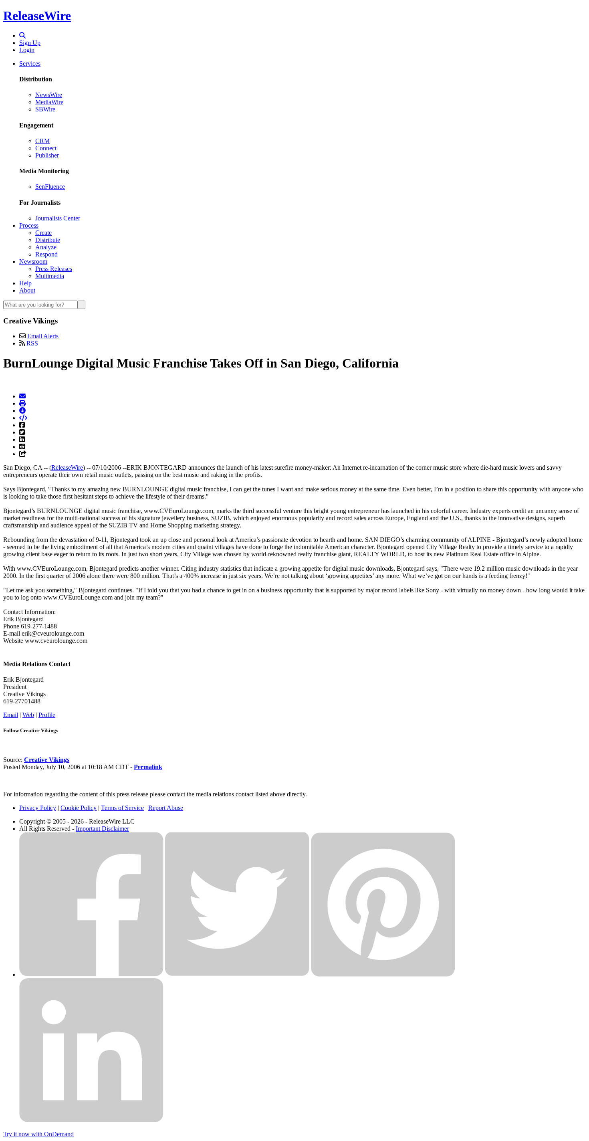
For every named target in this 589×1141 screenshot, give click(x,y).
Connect (45, 148)
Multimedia (49, 276)
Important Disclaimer (102, 828)
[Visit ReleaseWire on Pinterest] (383, 974)
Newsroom (33, 261)
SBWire (45, 109)
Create (43, 232)
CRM (42, 140)
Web (28, 714)
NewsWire (48, 94)
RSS (32, 343)
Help (25, 283)
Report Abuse (165, 807)
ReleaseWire (37, 15)
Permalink (148, 766)
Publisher (47, 155)
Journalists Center (57, 218)
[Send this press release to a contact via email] (22, 396)
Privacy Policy (37, 807)
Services (29, 63)
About (27, 290)
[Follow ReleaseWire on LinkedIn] (91, 1120)
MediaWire (49, 102)
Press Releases (53, 268)
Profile (46, 714)
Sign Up (29, 42)
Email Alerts (42, 336)
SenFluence (50, 186)
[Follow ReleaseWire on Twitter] (237, 974)
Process (28, 225)
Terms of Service (122, 807)
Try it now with (38, 1134)
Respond (46, 254)
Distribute (47, 239)
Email (10, 714)
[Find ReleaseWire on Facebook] (91, 974)
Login (26, 49)
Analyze (45, 247)
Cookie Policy (79, 807)
